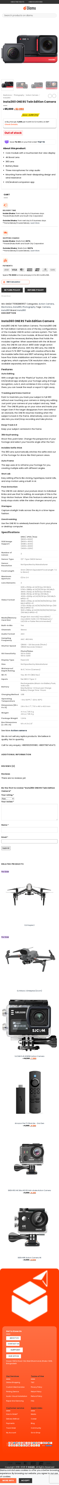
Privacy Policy (36, 1387)
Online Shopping (13, 1382)
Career (33, 1419)
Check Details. (11, 124)
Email (4, 837)
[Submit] (53, 15)
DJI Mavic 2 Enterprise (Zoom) (29, 991)
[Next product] (50, 96)
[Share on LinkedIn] (27, 296)
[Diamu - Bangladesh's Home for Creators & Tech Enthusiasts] (29, 8)
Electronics (7, 95)
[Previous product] (54, 96)
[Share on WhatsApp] (12, 296)
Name (5, 825)
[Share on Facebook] (15, 296)
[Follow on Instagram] (47, 2)
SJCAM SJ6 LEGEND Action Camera (29, 1056)
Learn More (34, 223)
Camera (46, 307)
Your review (7, 801)
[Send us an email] (49, 2)
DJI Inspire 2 (29, 925)
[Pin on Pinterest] (24, 296)
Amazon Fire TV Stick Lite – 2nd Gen (29, 1123)
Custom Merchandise (15, 1387)
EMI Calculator (13, 282)
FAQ (32, 1401)
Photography (19, 95)
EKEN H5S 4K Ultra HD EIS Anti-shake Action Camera (29, 1190)
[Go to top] (53, 1481)
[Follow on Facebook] (45, 2)
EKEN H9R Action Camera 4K (29, 1257)
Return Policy (36, 1391)
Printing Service (12, 1391)
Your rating (7, 795)
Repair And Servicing (15, 1401)
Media (33, 1414)
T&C (32, 1382)
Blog (33, 1423)
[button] (3, 8)
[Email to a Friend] (21, 296)
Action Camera (32, 95)
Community (36, 1428)
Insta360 (6, 98)
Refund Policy (36, 1396)
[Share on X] (18, 296)
